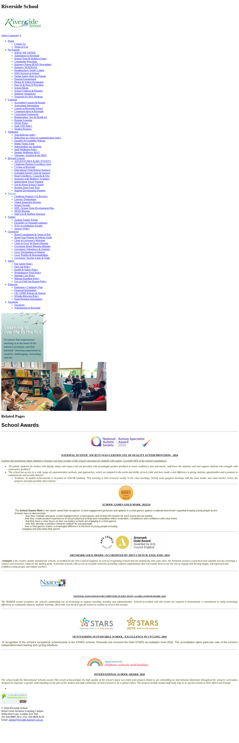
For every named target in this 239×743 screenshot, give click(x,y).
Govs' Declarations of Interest (29, 252)
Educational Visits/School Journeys (32, 170)
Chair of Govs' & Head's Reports (31, 243)
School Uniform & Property (28, 90)
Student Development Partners (30, 190)
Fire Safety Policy (23, 263)
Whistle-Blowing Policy (26, 296)
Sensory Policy (22, 228)
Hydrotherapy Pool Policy (27, 272)
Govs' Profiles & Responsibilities (31, 255)
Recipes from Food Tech (27, 187)
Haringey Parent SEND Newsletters (32, 64)
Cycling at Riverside (24, 167)
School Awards (22, 205)
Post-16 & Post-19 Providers (29, 85)
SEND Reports (22, 211)
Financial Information (25, 290)
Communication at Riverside (29, 111)
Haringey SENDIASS (25, 67)
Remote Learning (23, 120)
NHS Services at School (26, 73)
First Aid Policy (22, 266)
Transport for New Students (28, 96)
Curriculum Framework (26, 114)
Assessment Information (26, 105)
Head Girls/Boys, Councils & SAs (32, 175)
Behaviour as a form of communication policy (37, 137)
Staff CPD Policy (23, 126)
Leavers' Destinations (25, 199)
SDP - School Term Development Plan (34, 208)
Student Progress (23, 129)
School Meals (21, 88)
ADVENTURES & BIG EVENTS (32, 161)
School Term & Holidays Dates (30, 58)
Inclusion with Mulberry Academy (32, 178)
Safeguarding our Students (27, 146)
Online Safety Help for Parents (30, 76)
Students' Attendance (25, 93)
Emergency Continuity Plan (28, 287)
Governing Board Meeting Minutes (32, 246)
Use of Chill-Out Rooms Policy (30, 281)
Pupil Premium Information (28, 299)
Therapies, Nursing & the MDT (30, 155)
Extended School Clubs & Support (32, 173)
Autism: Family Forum (26, 219)
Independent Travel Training (28, 181)
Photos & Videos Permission (29, 82)
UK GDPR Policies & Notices (30, 293)
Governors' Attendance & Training (32, 249)
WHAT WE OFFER (25, 52)
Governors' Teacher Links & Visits (32, 258)
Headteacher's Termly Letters (29, 70)
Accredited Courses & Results (29, 102)
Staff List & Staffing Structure (29, 214)
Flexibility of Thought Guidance (30, 222)
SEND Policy (21, 123)
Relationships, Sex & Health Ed (30, 117)
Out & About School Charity (29, 184)
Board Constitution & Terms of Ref (32, 234)
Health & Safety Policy (26, 269)
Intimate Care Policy (24, 275)
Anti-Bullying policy (25, 134)
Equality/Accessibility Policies (29, 140)
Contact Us (20, 44)
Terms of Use (21, 46)
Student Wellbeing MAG (27, 152)
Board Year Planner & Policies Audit (33, 237)
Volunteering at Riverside (27, 307)
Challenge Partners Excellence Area (32, 164)
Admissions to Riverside (26, 55)
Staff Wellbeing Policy (25, 149)
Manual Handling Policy (27, 278)
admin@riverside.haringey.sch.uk (26, 719)
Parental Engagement (25, 79)
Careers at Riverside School (28, 108)
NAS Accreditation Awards (28, 225)
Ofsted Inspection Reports (27, 202)
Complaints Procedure (25, 61)
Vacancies (19, 304)
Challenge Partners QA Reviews (31, 196)
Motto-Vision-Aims (24, 143)
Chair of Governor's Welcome (29, 240)
